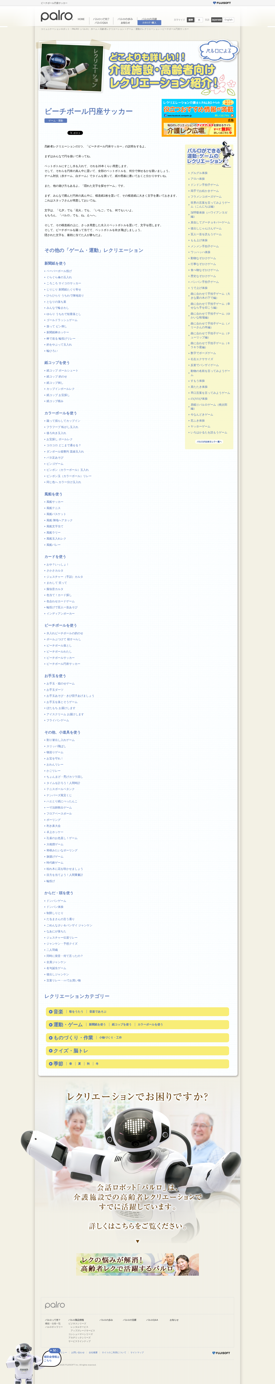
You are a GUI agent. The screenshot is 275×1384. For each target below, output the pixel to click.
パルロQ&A (152, 1320)
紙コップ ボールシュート (62, 370)
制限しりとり (55, 913)
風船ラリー (54, 532)
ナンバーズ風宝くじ (59, 795)
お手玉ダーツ (55, 689)
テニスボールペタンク (61, 789)
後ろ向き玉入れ (56, 433)
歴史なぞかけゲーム (203, 276)
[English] (228, 21)
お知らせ (174, 1320)
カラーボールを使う (150, 1024)
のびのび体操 (199, 398)
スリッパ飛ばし (56, 746)
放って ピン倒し (57, 326)
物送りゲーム (55, 752)
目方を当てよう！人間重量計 (65, 874)
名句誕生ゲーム (56, 968)
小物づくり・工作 (110, 1037)
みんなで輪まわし (58, 307)
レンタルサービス (79, 1327)
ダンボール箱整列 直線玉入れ (65, 451)
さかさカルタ (55, 570)
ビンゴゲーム (55, 463)
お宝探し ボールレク (60, 439)
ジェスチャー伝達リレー (62, 937)
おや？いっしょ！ (58, 564)
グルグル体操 (199, 172)
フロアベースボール (59, 813)
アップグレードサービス (83, 1330)
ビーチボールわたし (59, 651)
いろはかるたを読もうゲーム (209, 432)
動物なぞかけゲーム (203, 258)
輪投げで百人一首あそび (62, 607)
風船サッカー (55, 501)
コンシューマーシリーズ (80, 1334)
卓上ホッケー (55, 832)
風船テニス (54, 508)
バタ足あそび (55, 457)
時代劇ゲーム (55, 862)
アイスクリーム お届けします (65, 714)
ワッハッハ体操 (200, 252)
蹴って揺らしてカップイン (63, 420)
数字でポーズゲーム (203, 353)
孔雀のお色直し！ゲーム (62, 838)
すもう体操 (198, 380)
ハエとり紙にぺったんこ (62, 801)
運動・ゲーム (68, 1024)
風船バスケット (56, 514)
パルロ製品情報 (76, 1320)
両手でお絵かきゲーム (205, 190)
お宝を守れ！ (55, 758)
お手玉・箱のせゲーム (61, 683)
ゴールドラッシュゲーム (62, 320)
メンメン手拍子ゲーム (205, 246)
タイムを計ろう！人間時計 (63, 783)
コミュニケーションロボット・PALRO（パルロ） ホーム (69, 29)
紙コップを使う (122, 1024)
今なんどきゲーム (202, 414)
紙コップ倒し (55, 382)
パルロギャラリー (54, 1327)
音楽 (58, 1011)
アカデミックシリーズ (79, 1337)
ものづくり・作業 (73, 1037)
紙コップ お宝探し (58, 395)
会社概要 (93, 1352)
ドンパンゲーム (56, 900)
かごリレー (54, 770)
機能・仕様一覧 (53, 1323)
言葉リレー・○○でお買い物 (64, 980)
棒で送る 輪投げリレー (61, 338)
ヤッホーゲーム (200, 426)
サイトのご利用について (114, 1352)
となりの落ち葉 (56, 301)
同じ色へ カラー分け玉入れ (64, 482)
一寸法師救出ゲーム (59, 807)
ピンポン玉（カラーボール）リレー (69, 476)
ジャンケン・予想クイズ (62, 943)
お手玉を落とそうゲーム (62, 702)
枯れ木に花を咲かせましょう (65, 868)
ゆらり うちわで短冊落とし (64, 314)
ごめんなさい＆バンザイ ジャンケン (69, 925)
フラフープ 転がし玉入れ (62, 427)
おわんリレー (55, 764)
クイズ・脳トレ (71, 1050)
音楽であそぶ (97, 1011)
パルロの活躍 (129, 1320)
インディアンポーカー (61, 613)
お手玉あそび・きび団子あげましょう (70, 695)
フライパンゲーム (58, 720)
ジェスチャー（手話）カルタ (65, 576)
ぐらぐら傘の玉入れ (59, 277)
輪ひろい (52, 350)
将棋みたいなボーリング (62, 850)
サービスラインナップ (79, 1341)
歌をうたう (76, 1011)
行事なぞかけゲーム (203, 264)
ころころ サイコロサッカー (64, 283)
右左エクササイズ (202, 359)
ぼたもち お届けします (61, 708)
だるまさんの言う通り (61, 919)
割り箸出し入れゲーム (61, 740)
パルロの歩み (106, 1320)
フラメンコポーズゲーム (206, 196)
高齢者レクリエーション (112, 29)
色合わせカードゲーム (61, 601)
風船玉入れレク (56, 538)
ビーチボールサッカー (61, 657)
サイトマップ (137, 1352)
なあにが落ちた (56, 931)
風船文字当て (55, 526)
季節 (58, 1063)
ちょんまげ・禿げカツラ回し (65, 776)
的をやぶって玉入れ (59, 344)
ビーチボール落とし (59, 645)
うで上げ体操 (199, 287)
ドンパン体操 (55, 906)
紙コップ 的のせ (57, 376)
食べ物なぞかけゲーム (205, 270)
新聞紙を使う (97, 1024)
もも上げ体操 (199, 240)
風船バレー (54, 544)
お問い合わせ (78, 1352)
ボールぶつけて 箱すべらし (64, 639)
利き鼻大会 (54, 825)
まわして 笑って (57, 582)
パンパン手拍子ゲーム (205, 281)
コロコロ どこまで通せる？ (64, 445)
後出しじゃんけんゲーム (206, 228)
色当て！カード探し (59, 595)
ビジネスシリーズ (77, 1323)
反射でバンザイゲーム (205, 365)
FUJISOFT (70, 1365)
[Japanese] (216, 21)
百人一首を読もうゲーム (206, 234)
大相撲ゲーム (55, 844)
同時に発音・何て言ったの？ (65, 955)
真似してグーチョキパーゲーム (210, 222)
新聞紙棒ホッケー (58, 332)
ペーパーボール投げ (59, 271)
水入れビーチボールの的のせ (65, 633)
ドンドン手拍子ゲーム (205, 184)
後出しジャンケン (58, 974)
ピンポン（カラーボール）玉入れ (68, 469)
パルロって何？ (53, 1320)
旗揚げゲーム (55, 856)
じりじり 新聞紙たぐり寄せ (64, 289)
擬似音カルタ (55, 589)
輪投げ (51, 881)
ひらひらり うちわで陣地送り (65, 295)
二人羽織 (52, 949)
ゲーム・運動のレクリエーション (143, 29)
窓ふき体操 (198, 420)
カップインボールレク (61, 388)
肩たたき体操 (199, 386)
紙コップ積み (55, 401)
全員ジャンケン (56, 962)
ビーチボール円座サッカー (63, 663)
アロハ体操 (198, 178)
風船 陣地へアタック (60, 520)
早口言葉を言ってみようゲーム (210, 392)
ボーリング (54, 819)
